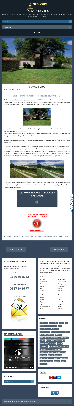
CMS (66, 323)
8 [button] (17, 367)
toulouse (6, 238)
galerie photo (43, 334)
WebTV (51, 361)
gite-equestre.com (29, 100)
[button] (30, 367)
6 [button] (13, 367)
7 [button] (15, 367)
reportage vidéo (44, 346)
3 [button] (9, 367)
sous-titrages (43, 355)
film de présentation (45, 331)
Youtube (63, 361)
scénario (58, 352)
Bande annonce (44, 323)
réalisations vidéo (64, 346)
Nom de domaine (64, 337)
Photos (21, 89)
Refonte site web (44, 343)
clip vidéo (61, 323)
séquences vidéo (44, 358)
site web (64, 352)
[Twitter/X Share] (72, 203)
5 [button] (12, 367)
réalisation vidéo (44, 349)
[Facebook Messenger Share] (72, 199)
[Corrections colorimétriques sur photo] (37, 178)
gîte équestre (40, 236)
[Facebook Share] (72, 195)
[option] (19, 353)
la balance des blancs (28, 136)
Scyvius (15, 89)
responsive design (53, 346)
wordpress (56, 361)
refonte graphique (60, 340)
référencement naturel (55, 349)
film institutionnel (55, 331)
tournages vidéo (64, 358)
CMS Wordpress (44, 326)
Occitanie (42, 340)
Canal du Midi (9, 236)
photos (52, 340)
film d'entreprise (55, 328)
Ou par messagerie (19, 296)
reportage (59, 343)
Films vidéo (7, 339)
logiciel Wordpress (44, 337)
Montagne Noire (48, 236)
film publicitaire (65, 331)
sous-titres (50, 355)
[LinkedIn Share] (72, 207)
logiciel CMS (58, 334)
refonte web (53, 343)
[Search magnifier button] (70, 21)
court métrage (53, 326)
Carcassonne (16, 236)
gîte (35, 236)
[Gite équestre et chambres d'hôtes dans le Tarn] (37, 117)
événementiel (43, 364)
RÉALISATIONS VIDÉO (37, 10)
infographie (51, 334)
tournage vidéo (43, 361)
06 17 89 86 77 (19, 288)
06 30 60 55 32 (19, 276)
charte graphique (53, 323)
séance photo (56, 236)
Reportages (23, 339)
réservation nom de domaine (47, 352)
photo (47, 340)
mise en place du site (16, 100)
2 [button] (7, 367)
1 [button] (6, 367)
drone (59, 326)
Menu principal (7, 27)
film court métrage (44, 328)
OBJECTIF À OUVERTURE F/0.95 (19, 358)
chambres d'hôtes (29, 236)
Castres (22, 236)
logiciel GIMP (8, 142)
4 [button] (10, 367)
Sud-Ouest (62, 236)
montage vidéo (54, 337)
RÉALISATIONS (15, 339)
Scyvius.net (33, 401)
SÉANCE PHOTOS (37, 87)
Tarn (67, 236)
